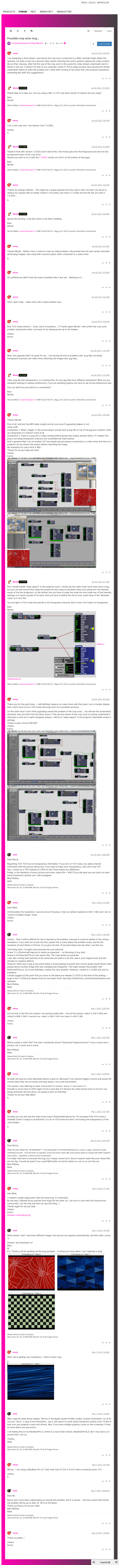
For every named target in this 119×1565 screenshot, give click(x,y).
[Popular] (24, 31)
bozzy (15, 53)
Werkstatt (46, 11)
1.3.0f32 (43, 157)
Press (84, 2)
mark (15, 855)
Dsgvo (92, 2)
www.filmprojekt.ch (28, 105)
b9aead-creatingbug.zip (19, 1215)
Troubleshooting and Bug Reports (27, 43)
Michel (15, 88)
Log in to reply (104, 44)
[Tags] (31, 31)
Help (33, 11)
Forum (23, 11)
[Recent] (17, 31)
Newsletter (64, 11)
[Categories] (10, 31)
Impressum (103, 2)
